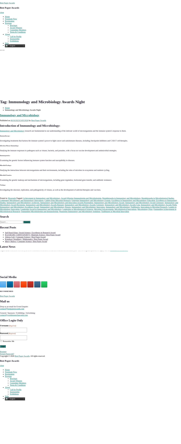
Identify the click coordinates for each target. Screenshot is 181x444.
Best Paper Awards (7, 3)
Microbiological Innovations (125, 209)
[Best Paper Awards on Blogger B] (24, 284)
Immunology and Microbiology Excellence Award (19, 207)
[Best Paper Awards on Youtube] (30, 284)
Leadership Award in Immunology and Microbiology (40, 209)
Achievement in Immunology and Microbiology (41, 198)
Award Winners (16, 28)
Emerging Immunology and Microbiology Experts (91, 200)
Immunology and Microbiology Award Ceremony (144, 203)
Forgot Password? (7, 354)
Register (3, 352)
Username (8, 326)
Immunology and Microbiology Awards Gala (122, 205)
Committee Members (18, 30)
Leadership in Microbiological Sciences (77, 209)
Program (8, 23)
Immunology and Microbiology (19, 115)
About (7, 34)
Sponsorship (14, 39)
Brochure (13, 25)
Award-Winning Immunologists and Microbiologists (81, 198)
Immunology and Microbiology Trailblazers (123, 207)
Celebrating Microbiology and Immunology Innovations (21, 200)
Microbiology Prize (144, 209)
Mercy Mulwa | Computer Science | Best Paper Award (26, 241)
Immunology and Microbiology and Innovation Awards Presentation (66, 203)
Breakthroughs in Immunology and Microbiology (121, 198)
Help (7, 43)
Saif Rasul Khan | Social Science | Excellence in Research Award (30, 233)
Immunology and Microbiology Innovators (88, 207)
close (2, 12)
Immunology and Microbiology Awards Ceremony (84, 205)
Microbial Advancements (104, 209)
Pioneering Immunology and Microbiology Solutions (79, 211)
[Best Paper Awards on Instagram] (37, 284)
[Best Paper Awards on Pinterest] (17, 284)
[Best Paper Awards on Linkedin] (10, 284)
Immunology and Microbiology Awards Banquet (45, 205)
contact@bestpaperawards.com (12, 309)
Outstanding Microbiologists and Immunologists (39, 211)
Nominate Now (11, 19)
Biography (12, 198)
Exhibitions (14, 41)
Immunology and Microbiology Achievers (23, 203)
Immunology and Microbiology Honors (55, 207)
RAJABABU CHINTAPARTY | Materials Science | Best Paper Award (32, 235)
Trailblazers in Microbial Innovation (115, 211)
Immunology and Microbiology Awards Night (159, 205)
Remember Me (8, 341)
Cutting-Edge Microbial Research (57, 200)
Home (7, 17)
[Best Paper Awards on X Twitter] (3, 284)
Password (8, 333)
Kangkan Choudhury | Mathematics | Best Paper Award (26, 239)
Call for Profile (15, 37)
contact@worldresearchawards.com (14, 315)
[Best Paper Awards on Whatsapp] (44, 284)
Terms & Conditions (18, 32)
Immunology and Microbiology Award (109, 203)
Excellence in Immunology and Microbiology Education (133, 200)
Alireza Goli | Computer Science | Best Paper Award (25, 237)
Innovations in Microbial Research (154, 207)
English (12, 46)
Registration (9, 21)
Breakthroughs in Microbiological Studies (157, 198)
